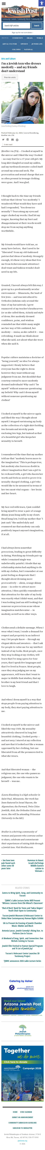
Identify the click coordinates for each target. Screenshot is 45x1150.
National (28, 49)
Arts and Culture (8, 58)
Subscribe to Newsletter (22, 1128)
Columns (16, 49)
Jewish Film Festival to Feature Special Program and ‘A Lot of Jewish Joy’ (22, 947)
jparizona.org (22, 1140)
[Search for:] (16, 26)
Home (15, 1112)
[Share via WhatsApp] (17, 140)
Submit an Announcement (22, 1117)
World (40, 38)
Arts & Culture (9, 44)
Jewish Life (37, 44)
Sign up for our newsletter (22, 32)
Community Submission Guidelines (22, 1122)
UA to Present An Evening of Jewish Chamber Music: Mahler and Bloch (22, 924)
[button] (41, 3)
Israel (30, 38)
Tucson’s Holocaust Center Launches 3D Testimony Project (23, 954)
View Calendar (26, 1112)
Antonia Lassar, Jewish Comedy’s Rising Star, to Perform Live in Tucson (22, 932)
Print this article (10, 77)
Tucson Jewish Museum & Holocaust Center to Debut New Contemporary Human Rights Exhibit (22, 917)
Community (17, 38)
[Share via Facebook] (8, 139)
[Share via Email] (12, 139)
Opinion (24, 44)
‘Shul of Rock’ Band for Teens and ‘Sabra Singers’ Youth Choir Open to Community (22, 909)
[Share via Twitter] (3, 139)
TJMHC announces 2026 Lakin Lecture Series (22, 961)
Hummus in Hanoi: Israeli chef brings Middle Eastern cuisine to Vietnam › (36, 865)
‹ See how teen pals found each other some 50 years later (8, 864)
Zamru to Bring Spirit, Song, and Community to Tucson (22, 894)
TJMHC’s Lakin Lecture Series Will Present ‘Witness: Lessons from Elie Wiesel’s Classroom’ (22, 902)
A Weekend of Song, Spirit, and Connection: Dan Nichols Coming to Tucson (22, 939)
